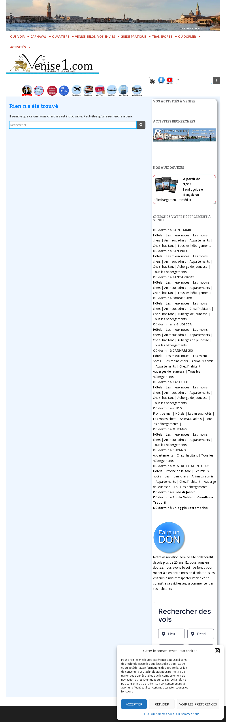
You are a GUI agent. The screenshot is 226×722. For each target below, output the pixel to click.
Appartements (200, 240)
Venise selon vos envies (95, 36)
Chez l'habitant (163, 245)
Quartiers (60, 36)
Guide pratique (133, 36)
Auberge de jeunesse (192, 266)
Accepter (134, 704)
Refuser (162, 704)
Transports (162, 36)
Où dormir (187, 36)
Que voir (17, 36)
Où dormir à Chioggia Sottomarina (180, 508)
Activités (18, 47)
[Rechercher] (141, 125)
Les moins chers (176, 361)
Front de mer (162, 413)
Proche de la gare (178, 471)
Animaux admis (175, 240)
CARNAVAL (38, 36)
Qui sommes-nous (162, 714)
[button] (217, 650)
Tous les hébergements (194, 245)
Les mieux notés (177, 235)
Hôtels (157, 235)
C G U (145, 714)
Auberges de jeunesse (193, 340)
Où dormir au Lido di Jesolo (174, 492)
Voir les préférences (198, 704)
